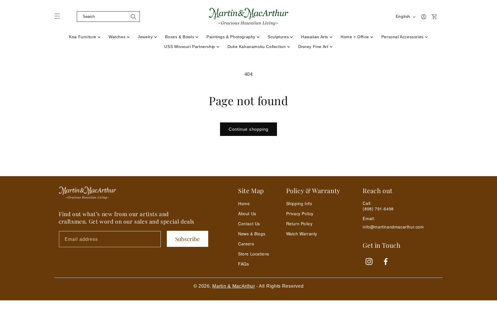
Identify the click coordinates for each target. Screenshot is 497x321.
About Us (247, 213)
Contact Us (249, 223)
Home (244, 203)
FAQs (243, 264)
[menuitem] (85, 35)
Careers (246, 244)
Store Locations (253, 254)
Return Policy (299, 223)
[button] (72, 16)
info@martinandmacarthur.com (393, 227)
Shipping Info (299, 203)
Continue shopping (248, 129)
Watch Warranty (301, 234)
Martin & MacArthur (233, 286)
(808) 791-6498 (378, 209)
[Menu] (60, 18)
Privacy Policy (300, 213)
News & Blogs (251, 234)
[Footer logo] (87, 193)
